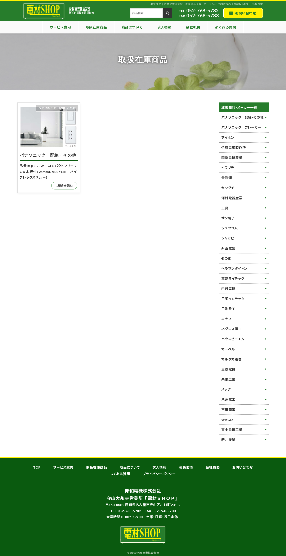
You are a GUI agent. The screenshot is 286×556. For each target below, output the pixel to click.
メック (226, 389)
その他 (226, 258)
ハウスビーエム (233, 339)
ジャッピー (229, 238)
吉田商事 (228, 410)
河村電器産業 (231, 198)
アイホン (227, 137)
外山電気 (228, 248)
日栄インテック (232, 299)
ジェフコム (229, 228)
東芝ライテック (232, 278)
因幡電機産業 (231, 158)
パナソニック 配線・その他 (48, 155)
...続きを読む (64, 185)
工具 (224, 208)
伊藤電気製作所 (233, 148)
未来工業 (228, 379)
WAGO (227, 420)
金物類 (226, 178)
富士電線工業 (231, 430)
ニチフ (226, 319)
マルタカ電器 (231, 359)
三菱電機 (228, 369)
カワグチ (227, 188)
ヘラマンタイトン (234, 268)
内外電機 (228, 288)
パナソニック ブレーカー (241, 127)
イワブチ (227, 168)
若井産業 (228, 440)
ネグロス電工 (231, 329)
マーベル (228, 349)
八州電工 (228, 399)
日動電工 (228, 309)
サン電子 (228, 218)
